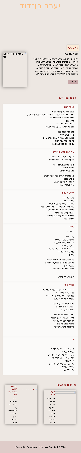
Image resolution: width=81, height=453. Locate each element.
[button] (40, 35)
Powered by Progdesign (26, 447)
